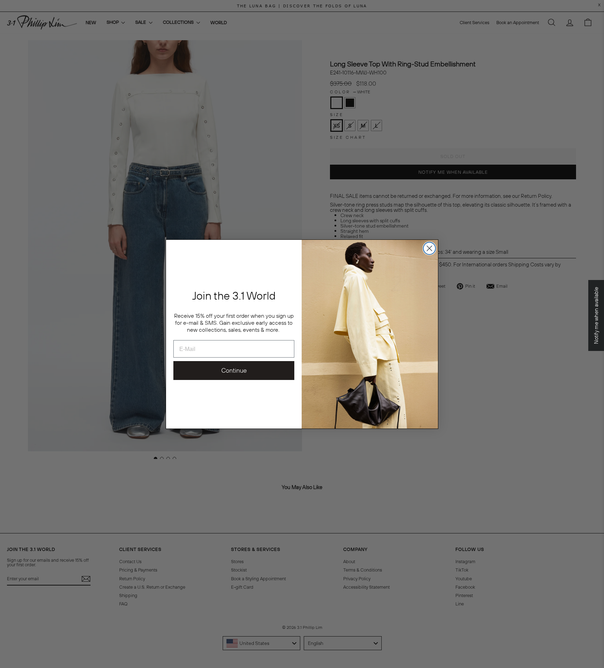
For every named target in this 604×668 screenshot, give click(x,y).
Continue (234, 370)
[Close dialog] (429, 248)
